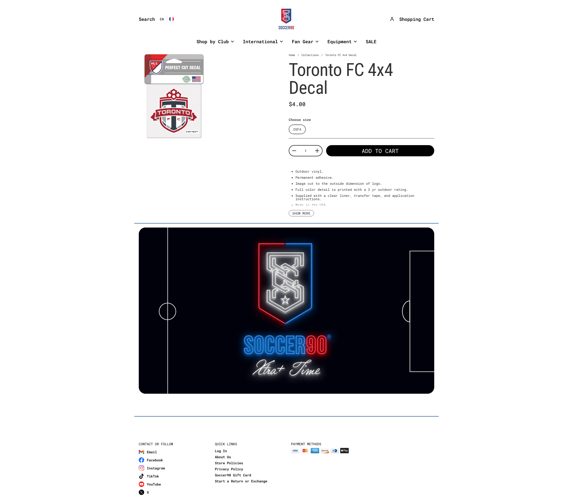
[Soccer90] (286, 19)
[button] (145, 19)
